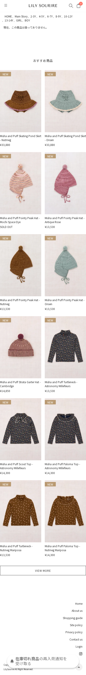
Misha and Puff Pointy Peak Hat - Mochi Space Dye (20, 220)
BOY (27, 20)
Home (78, 603)
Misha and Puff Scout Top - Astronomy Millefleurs (16, 466)
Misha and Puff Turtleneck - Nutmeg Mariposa (16, 548)
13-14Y (9, 20)
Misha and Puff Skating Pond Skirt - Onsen (65, 138)
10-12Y (68, 16)
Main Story (21, 16)
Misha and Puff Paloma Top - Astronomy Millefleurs (62, 466)
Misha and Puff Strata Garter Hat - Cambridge (20, 384)
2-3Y (33, 16)
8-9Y (58, 16)
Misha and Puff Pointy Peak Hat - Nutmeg (20, 302)
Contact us (75, 639)
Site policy (76, 625)
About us (77, 610)
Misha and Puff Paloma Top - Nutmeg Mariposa (62, 548)
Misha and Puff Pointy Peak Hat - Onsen (64, 302)
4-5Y (41, 16)
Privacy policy (73, 632)
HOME (8, 16)
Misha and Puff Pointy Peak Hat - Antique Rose (64, 220)
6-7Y (50, 16)
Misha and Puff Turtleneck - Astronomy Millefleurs (61, 384)
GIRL (19, 20)
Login (79, 646)
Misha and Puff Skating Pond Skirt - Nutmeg (20, 138)
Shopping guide (72, 618)
